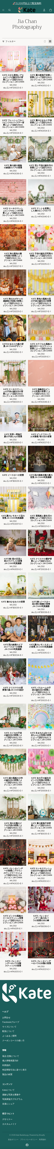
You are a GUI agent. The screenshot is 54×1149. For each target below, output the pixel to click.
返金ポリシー (13, 1139)
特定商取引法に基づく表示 (14, 1069)
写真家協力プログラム (12, 1099)
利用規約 (6, 1065)
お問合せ (6, 1017)
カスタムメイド (9, 1124)
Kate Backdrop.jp (22, 1135)
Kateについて (8, 1090)
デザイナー (7, 1119)
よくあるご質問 (9, 1036)
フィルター (10, 41)
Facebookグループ (10, 1022)
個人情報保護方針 (10, 1060)
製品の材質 (7, 1074)
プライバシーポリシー (28, 1139)
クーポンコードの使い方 (13, 1040)
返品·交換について (10, 1056)
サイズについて (9, 1026)
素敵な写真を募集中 (11, 1094)
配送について (8, 1031)
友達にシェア (8, 1103)
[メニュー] (3, 10)
